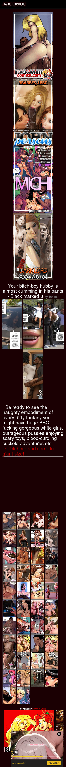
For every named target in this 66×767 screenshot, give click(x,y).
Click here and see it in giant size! (28, 451)
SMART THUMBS (39, 709)
